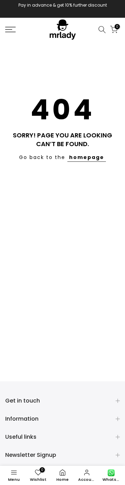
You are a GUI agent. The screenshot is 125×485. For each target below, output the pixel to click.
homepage (86, 157)
